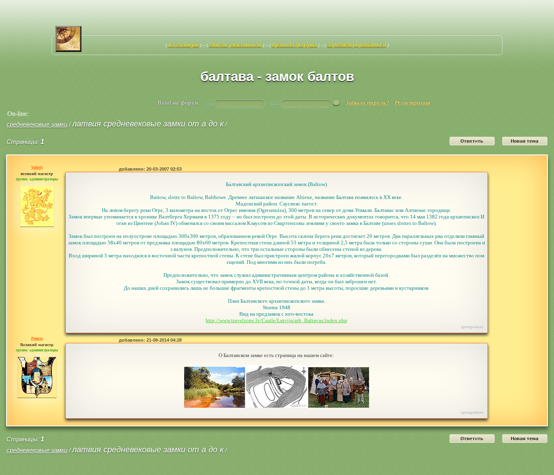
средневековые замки (36, 124)
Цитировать (472, 326)
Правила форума (294, 45)
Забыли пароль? (367, 102)
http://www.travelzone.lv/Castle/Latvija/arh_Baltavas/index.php (276, 320)
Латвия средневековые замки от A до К (147, 123)
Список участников (235, 45)
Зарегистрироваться (356, 45)
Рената (37, 338)
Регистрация (412, 102)
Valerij (37, 167)
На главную (183, 45)
